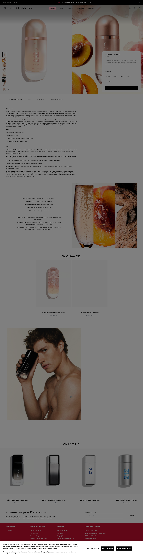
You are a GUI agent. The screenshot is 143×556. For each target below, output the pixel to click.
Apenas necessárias (107, 548)
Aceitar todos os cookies (124, 548)
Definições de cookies (93, 548)
